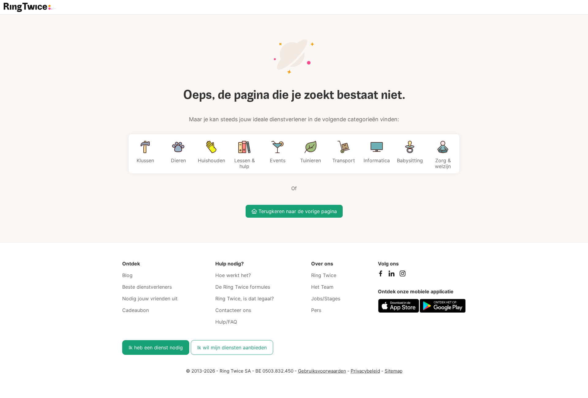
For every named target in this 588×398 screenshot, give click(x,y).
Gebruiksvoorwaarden (322, 371)
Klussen (145, 160)
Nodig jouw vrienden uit (150, 298)
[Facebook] (380, 275)
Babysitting (410, 160)
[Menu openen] (54, 8)
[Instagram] (402, 275)
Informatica (377, 160)
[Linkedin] (391, 275)
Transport (343, 160)
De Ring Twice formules (242, 287)
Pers (316, 310)
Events (277, 160)
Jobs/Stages (325, 298)
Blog (127, 275)
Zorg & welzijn (443, 163)
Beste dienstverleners (147, 287)
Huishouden (211, 160)
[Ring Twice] (28, 7)
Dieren (178, 160)
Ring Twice (323, 275)
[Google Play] (442, 306)
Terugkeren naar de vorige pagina (297, 211)
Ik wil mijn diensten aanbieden (232, 347)
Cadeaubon (135, 310)
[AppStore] (398, 306)
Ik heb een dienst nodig (156, 347)
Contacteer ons (233, 310)
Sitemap (393, 371)
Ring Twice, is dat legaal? (244, 298)
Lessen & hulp (244, 163)
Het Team (322, 287)
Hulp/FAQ (226, 322)
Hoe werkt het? (233, 275)
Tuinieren (310, 160)
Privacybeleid (365, 371)
